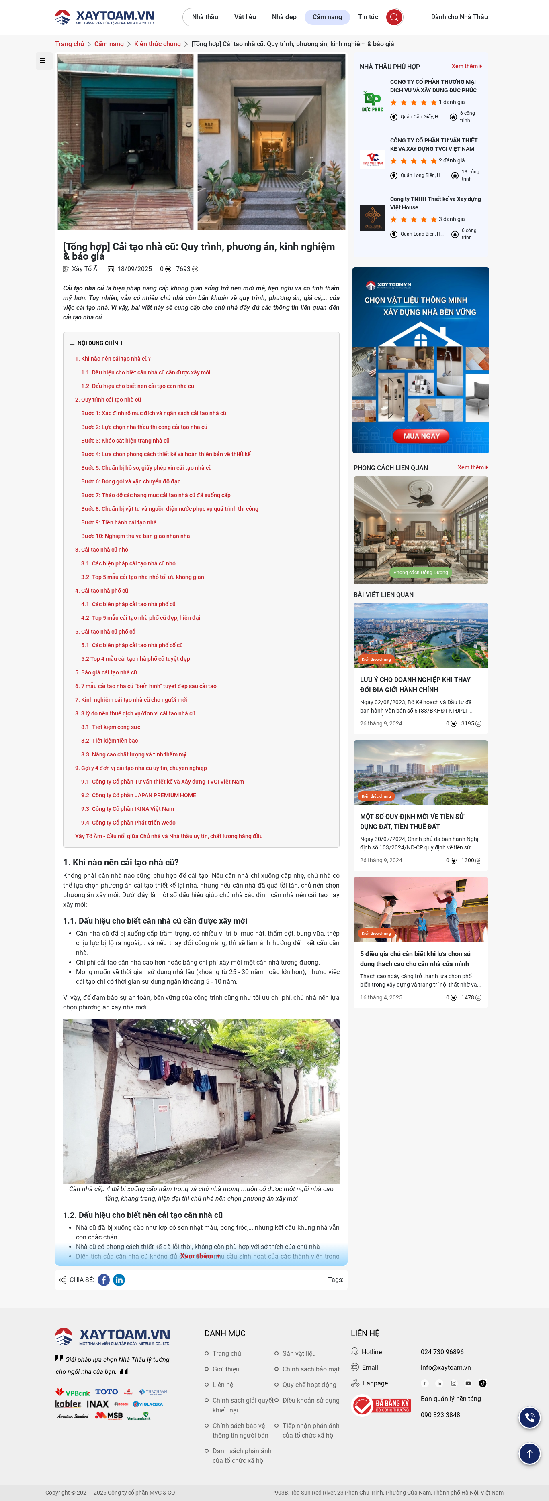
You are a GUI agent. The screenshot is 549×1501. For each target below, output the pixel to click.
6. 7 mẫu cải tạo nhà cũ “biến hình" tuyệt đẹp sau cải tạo (146, 686)
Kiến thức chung (376, 659)
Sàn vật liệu (299, 1353)
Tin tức (368, 17)
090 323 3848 (440, 1415)
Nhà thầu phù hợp (390, 67)
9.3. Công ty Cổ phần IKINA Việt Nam (127, 809)
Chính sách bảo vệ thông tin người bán (240, 1430)
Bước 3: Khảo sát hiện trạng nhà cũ (125, 440)
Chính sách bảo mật (311, 1369)
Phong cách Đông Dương (420, 572)
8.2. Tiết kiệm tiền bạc (109, 740)
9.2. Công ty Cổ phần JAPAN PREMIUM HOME (138, 795)
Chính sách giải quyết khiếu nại (243, 1405)
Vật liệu (245, 17)
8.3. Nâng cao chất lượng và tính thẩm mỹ (133, 754)
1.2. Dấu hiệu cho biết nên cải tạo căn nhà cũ (137, 386)
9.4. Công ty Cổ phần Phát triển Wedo (128, 822)
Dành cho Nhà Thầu (459, 17)
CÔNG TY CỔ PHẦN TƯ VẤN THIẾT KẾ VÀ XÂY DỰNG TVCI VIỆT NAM (434, 144)
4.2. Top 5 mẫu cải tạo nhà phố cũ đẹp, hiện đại (141, 618)
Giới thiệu (226, 1369)
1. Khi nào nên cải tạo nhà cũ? (113, 358)
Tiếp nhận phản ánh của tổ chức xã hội (311, 1430)
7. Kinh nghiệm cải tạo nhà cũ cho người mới (131, 700)
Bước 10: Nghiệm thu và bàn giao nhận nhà (135, 536)
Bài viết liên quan (384, 595)
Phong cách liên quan (391, 468)
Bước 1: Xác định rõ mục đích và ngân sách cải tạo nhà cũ (153, 413)
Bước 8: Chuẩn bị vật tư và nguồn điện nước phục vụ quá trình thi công (169, 509)
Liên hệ (223, 1385)
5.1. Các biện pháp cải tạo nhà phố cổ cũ (132, 645)
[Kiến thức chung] (421, 635)
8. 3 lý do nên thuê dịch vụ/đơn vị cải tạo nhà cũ (135, 713)
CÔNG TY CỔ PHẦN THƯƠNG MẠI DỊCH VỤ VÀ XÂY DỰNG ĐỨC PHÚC (433, 86)
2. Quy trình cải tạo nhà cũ (108, 399)
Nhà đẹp (284, 17)
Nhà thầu (205, 17)
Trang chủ (227, 1353)
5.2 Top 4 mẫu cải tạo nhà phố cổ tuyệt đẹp (135, 659)
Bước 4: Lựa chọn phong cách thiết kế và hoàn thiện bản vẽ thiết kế (166, 454)
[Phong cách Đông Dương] (421, 530)
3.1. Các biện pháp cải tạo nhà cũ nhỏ (128, 563)
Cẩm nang (327, 17)
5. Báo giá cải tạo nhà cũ (106, 672)
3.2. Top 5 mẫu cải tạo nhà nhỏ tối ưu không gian (142, 577)
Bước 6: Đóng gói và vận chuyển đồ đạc (130, 481)
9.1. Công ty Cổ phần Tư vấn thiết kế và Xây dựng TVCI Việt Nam (162, 781)
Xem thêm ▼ (201, 1256)
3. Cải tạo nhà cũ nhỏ (101, 549)
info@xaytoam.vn (446, 1367)
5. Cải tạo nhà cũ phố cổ (105, 631)
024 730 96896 (442, 1352)
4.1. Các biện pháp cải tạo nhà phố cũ (128, 604)
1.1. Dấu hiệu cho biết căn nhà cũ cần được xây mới (146, 372)
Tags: (336, 1280)
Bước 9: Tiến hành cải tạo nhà (119, 522)
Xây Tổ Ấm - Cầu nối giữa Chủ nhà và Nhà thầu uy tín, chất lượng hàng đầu (169, 836)
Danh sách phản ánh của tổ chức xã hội (242, 1455)
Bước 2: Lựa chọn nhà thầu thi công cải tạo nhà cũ (144, 427)
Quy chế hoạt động (309, 1385)
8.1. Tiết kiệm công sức (110, 727)
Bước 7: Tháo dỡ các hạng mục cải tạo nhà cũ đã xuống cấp (156, 495)
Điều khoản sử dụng (311, 1400)
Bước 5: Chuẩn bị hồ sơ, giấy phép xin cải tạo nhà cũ (146, 468)
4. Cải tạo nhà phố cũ (101, 590)
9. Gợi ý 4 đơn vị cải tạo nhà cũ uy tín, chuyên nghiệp (141, 768)
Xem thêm (465, 66)
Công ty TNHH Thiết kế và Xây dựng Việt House (435, 203)
